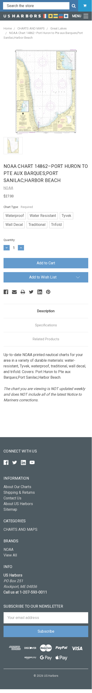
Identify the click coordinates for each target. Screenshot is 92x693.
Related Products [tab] (46, 339)
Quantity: (9, 240)
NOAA (8, 549)
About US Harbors (18, 504)
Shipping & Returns (19, 492)
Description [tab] (46, 311)
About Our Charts (17, 487)
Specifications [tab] (46, 325)
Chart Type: (18, 207)
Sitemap (10, 509)
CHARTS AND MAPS (20, 529)
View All (10, 555)
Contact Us (12, 498)
